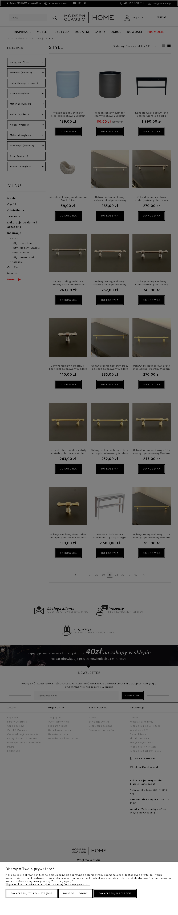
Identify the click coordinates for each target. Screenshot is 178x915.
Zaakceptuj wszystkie (115, 893)
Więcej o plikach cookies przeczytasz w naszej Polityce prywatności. (48, 884)
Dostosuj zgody (75, 893)
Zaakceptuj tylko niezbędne (31, 893)
